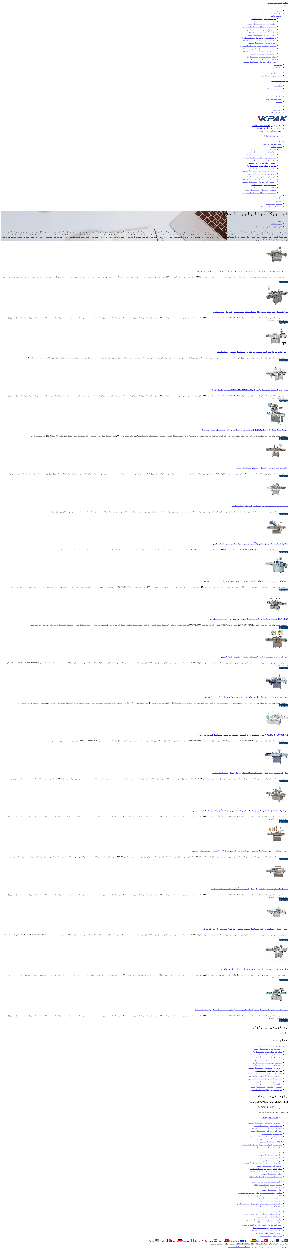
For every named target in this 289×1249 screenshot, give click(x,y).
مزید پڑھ (283, 282)
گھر (279, 10)
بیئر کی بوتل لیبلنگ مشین (265, 1136)
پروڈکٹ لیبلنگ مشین (269, 1216)
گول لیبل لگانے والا (269, 1222)
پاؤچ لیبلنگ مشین (270, 1211)
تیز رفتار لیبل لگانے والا (265, 1176)
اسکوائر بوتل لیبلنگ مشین (259, 51)
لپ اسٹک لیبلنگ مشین (269, 1198)
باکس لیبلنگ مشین (270, 1152)
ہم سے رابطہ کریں (271, 75)
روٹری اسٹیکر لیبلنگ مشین (259, 40)
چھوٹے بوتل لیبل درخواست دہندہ (262, 1224)
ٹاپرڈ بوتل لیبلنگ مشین (266, 1230)
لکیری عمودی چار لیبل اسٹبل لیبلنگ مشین (262, 467)
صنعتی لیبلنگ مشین (270, 1187)
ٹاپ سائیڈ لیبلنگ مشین (261, 56)
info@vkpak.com (264, 128)
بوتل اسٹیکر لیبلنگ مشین (266, 1147)
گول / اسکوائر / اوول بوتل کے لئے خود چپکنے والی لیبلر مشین (250, 311)
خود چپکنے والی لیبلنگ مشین (258, 45)
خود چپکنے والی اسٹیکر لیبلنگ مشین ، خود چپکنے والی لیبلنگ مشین (246, 697)
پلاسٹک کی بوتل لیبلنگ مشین (259, 37)
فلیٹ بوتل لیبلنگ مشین (261, 24)
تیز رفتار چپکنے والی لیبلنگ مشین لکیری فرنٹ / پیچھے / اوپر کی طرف (246, 928)
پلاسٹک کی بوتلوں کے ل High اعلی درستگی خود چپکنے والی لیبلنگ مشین (245, 581)
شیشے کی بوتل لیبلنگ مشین (259, 26)
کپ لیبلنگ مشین (272, 1160)
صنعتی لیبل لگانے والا (268, 1184)
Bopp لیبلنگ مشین (271, 1141)
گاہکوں (277, 67)
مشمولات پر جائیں (277, 2)
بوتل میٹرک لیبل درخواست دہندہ (262, 1144)
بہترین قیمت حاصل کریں (273, 136)
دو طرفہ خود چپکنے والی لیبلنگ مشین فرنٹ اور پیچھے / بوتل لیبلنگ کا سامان (240, 810)
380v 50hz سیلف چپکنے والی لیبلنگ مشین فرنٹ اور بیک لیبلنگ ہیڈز (247, 619)
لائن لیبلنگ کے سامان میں (266, 1181)
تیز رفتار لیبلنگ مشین (261, 29)
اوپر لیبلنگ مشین (270, 1235)
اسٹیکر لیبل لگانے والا (267, 1227)
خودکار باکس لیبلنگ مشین (266, 1131)
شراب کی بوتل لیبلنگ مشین (259, 61)
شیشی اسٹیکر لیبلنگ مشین (260, 59)
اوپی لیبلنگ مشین (270, 1200)
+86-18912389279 (261, 125)
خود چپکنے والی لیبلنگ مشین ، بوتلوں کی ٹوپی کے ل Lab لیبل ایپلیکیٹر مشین (240, 850)
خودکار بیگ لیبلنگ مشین (266, 1128)
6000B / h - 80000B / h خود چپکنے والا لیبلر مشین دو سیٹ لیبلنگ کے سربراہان (243, 734)
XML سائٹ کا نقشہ (239, 1246)
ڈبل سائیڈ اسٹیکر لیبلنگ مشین (262, 1163)
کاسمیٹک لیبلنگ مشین (268, 1157)
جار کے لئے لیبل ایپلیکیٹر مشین (261, 1195)
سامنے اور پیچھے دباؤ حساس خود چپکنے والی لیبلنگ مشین (253, 969)
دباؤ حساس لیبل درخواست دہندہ (262, 1214)
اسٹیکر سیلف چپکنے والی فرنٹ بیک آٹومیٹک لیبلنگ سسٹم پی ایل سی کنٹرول (242, 271)
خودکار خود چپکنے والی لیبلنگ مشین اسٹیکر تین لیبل (254, 656)
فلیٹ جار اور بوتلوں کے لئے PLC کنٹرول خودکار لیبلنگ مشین (250, 772)
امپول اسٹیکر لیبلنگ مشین (265, 1122)
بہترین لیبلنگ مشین (269, 1139)
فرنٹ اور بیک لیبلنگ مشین (265, 1171)
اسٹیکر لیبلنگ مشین (263, 53)
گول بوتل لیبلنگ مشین (262, 43)
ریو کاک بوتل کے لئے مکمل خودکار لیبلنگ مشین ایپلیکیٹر (252, 351)
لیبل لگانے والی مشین (262, 32)
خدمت (279, 70)
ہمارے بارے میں (272, 13)
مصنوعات (276, 15)
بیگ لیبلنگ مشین (271, 1133)
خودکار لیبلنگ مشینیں (267, 1125)
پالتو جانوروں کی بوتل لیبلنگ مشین (259, 1203)
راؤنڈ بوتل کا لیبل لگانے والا (263, 1219)
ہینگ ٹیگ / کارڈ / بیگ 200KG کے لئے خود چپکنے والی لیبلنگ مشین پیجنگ (245, 430)
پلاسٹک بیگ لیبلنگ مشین (267, 1206)
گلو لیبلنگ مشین (271, 1174)
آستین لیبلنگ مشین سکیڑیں (259, 48)
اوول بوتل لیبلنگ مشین (261, 34)
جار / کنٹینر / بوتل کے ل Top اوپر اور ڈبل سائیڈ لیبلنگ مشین (250, 543)
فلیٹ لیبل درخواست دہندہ (266, 1168)
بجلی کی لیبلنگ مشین (269, 1165)
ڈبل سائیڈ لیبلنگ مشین (261, 21)
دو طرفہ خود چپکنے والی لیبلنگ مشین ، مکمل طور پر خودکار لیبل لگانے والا (241, 1009)
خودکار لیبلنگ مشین (263, 18)
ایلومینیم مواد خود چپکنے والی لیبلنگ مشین (260, 505)
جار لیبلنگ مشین (271, 1190)
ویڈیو (278, 64)
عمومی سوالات (274, 72)
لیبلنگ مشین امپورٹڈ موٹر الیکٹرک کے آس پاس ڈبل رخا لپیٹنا (249, 888)
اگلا (282, 1033)
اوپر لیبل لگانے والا (269, 1233)
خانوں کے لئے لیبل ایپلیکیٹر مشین (260, 1192)
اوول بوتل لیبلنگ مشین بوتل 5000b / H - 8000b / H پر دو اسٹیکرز (250, 389)
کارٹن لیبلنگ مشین (270, 1155)
